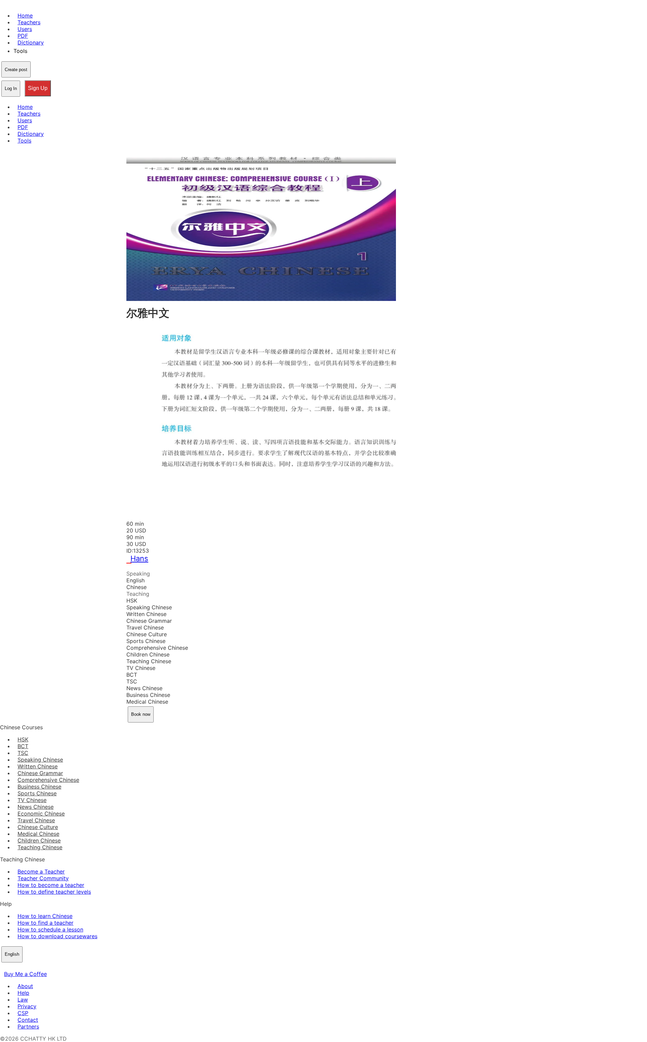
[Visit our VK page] (20, 967)
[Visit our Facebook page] (4, 967)
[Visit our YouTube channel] (28, 967)
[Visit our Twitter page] (12, 967)
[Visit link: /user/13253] (130, 567)
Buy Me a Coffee (25, 974)
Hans (139, 558)
